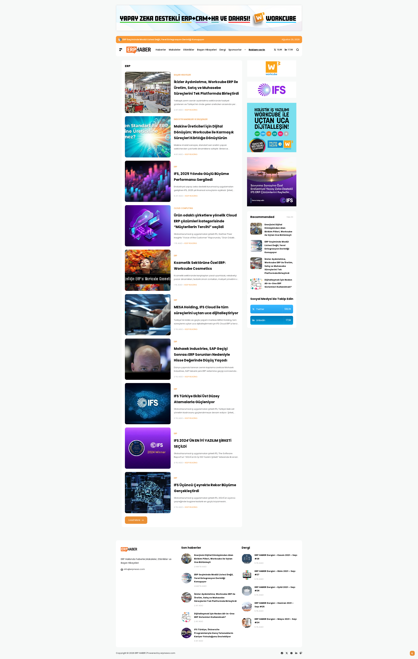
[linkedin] (296, 653)
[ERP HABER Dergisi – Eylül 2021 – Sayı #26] (247, 590)
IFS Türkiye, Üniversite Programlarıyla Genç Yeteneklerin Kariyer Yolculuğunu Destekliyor (213, 633)
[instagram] (291, 653)
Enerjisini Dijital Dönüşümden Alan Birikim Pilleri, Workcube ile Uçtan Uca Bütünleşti (213, 559)
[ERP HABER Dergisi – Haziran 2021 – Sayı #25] (247, 606)
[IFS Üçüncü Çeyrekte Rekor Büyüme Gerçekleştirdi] (148, 492)
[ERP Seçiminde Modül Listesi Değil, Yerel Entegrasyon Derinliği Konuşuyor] (256, 246)
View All (290, 217)
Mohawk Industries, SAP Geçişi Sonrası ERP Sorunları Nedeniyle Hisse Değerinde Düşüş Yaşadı (202, 354)
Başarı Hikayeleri (182, 75)
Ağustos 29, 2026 (291, 39)
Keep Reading (191, 110)
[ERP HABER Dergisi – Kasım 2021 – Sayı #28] (247, 558)
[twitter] (287, 653)
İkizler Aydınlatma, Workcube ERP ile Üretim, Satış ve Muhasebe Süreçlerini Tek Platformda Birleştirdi (179, 39)
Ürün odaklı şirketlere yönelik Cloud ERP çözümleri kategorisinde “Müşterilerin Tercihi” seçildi (205, 221)
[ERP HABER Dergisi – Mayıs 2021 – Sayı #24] (247, 622)
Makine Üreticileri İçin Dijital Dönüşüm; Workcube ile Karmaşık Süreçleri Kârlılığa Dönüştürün (204, 132)
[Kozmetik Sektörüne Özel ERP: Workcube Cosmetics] (148, 270)
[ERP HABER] (138, 50)
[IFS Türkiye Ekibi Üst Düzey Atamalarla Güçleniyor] (148, 403)
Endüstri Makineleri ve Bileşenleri (191, 119)
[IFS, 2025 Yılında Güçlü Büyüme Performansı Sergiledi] (148, 181)
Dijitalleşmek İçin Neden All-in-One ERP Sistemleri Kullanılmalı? (278, 283)
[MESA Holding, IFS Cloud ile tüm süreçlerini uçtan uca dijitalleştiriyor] (148, 314)
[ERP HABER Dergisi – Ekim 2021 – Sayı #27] (247, 574)
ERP (175, 166)
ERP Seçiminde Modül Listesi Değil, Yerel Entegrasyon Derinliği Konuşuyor (213, 578)
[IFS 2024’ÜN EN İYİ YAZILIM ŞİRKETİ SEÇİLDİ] (148, 448)
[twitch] (301, 653)
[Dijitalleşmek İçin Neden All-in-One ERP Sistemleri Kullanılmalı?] (256, 284)
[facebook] (282, 653)
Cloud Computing (183, 208)
